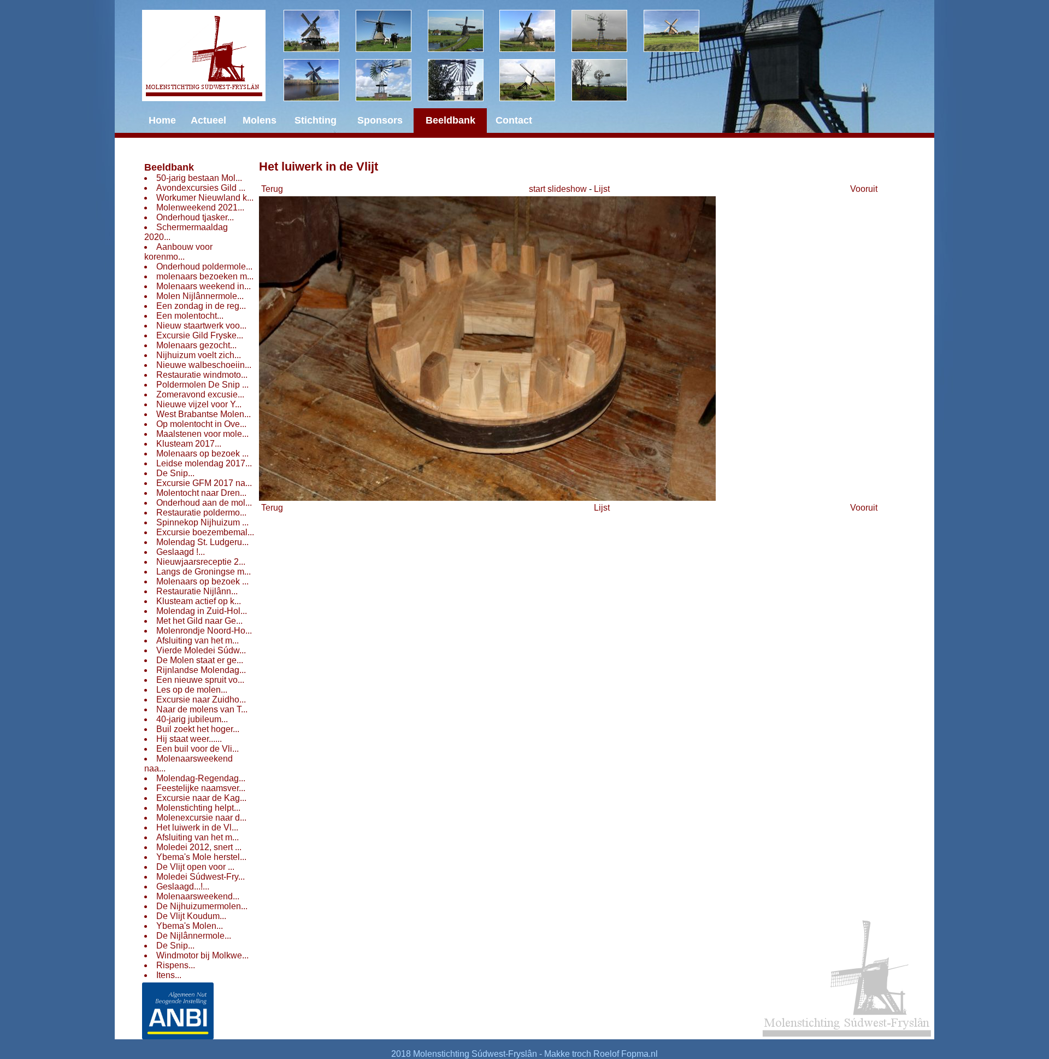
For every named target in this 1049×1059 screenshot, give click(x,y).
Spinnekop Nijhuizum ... (202, 522)
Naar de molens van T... (201, 709)
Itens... (168, 975)
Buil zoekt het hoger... (197, 729)
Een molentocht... (189, 315)
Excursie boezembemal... (205, 532)
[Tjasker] (535, 80)
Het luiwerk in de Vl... (197, 827)
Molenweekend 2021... (200, 207)
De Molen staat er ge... (199, 660)
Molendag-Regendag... (200, 778)
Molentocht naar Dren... (201, 493)
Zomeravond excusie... (200, 394)
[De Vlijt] (320, 31)
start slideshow (558, 189)
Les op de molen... (191, 689)
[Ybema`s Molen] (320, 80)
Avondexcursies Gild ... (200, 187)
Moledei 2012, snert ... (198, 847)
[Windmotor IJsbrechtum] (607, 31)
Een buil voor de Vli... (197, 748)
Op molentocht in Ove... (201, 424)
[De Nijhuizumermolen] (392, 31)
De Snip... (175, 473)
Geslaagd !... (180, 552)
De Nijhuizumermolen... (201, 906)
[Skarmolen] (392, 80)
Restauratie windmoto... (201, 374)
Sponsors (380, 120)
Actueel (208, 120)
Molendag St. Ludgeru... (202, 542)
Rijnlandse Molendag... (201, 670)
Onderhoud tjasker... (195, 217)
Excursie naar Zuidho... (201, 699)
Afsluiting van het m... (197, 640)
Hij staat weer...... (189, 739)
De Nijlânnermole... (193, 935)
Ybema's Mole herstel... (201, 857)
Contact (514, 120)
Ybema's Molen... (189, 926)
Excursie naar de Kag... (201, 798)
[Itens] (607, 80)
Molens (259, 120)
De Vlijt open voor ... (195, 866)
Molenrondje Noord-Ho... (204, 630)
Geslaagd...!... (182, 886)
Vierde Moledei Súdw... (201, 650)
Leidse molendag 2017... (204, 463)
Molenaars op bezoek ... (202, 453)
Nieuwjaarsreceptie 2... (200, 561)
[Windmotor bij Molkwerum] (464, 80)
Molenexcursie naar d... (201, 817)
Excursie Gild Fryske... (199, 335)
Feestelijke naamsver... (200, 788)
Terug (272, 189)
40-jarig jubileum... (192, 719)
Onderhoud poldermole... (204, 266)
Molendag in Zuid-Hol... (201, 611)
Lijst (602, 189)
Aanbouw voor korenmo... (178, 251)
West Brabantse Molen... (203, 414)
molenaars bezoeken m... (205, 276)
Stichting (315, 120)
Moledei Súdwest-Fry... (200, 876)
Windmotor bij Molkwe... (202, 955)
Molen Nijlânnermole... (200, 296)
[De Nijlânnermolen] (464, 31)
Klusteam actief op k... (198, 601)
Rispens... (175, 965)
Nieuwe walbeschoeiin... (203, 365)
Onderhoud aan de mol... (204, 502)
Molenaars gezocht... (196, 345)
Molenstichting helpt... (198, 807)
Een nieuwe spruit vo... (200, 679)
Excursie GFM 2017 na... (204, 483)
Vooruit (863, 189)
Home (162, 120)
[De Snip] (535, 31)
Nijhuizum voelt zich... (198, 355)
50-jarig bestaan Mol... (199, 178)
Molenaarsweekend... (197, 896)
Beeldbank (169, 167)
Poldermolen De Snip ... (202, 384)
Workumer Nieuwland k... (205, 197)
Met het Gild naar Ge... (199, 620)
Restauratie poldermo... (201, 512)
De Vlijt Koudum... (191, 916)
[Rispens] (680, 31)
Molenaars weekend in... (203, 286)
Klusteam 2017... (188, 443)
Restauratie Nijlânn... (197, 591)
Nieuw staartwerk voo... (201, 325)
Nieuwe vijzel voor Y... (198, 404)
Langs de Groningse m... (203, 571)
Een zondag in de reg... (201, 306)
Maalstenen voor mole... (202, 433)
